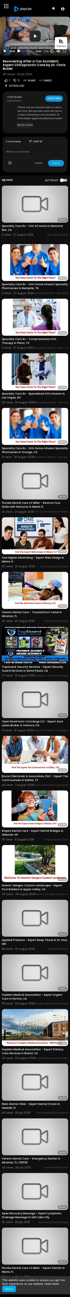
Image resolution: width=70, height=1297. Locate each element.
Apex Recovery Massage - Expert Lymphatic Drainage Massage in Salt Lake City (31, 1215)
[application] (35, 36)
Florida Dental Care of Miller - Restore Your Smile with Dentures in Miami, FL (31, 505)
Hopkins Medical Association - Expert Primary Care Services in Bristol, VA (32, 1051)
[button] (63, 9)
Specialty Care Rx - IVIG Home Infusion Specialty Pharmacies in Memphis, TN (35, 286)
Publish (56, 163)
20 (52, 51)
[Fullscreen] (65, 51)
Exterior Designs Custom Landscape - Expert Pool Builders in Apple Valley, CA (32, 887)
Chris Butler (14, 97)
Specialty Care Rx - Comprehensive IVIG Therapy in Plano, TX (29, 341)
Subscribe (54, 98)
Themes (61, 46)
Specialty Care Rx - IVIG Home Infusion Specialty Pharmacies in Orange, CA (35, 450)
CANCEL (39, 163)
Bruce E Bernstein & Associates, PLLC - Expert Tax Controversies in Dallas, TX (35, 778)
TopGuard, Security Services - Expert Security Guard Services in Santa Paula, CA (32, 669)
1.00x (46, 51)
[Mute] (58, 51)
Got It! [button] (9, 1289)
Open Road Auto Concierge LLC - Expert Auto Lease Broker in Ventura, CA (32, 723)
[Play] (5, 51)
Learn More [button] (52, 1284)
